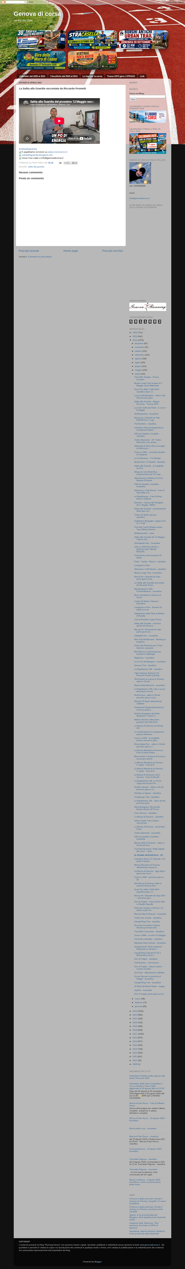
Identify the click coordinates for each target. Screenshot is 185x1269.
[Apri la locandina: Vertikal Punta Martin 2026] (92, 60)
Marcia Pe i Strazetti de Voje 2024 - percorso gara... (149, 897)
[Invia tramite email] (65, 162)
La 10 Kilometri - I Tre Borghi (147, 458)
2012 (135, 1053)
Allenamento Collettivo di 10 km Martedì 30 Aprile (148, 479)
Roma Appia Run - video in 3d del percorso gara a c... (149, 745)
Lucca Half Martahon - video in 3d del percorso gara (149, 396)
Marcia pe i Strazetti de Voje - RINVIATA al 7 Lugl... (147, 419)
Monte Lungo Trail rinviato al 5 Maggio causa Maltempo (148, 384)
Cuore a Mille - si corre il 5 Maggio (150, 935)
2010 (135, 1060)
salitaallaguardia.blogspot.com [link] (37, 154)
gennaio (139, 1006)
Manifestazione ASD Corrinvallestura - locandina (148, 590)
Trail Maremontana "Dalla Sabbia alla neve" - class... (149, 850)
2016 (135, 1038)
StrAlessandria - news (144, 533)
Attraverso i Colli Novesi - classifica (150, 569)
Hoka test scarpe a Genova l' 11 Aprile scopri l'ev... (148, 909)
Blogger (98, 1262)
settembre (140, 355)
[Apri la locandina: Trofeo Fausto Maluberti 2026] (41, 39)
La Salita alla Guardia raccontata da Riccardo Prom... (149, 584)
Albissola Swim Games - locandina (150, 943)
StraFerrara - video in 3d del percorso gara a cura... (147, 696)
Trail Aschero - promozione (146, 963)
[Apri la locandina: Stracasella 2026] (92, 39)
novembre (140, 347)
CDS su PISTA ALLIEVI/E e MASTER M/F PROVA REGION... (146, 549)
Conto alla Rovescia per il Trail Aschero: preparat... (148, 646)
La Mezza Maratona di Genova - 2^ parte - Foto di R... (149, 764)
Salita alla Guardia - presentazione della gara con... (150, 510)
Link (142, 76)
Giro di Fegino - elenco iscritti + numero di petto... (148, 968)
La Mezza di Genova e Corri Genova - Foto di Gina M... (147, 776)
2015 (135, 1041)
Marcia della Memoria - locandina (149, 685)
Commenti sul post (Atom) (40, 257)
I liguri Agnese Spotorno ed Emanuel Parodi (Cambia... (147, 674)
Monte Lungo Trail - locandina (148, 573)
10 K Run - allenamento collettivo (149, 973)
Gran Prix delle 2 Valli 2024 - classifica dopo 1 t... (147, 890)
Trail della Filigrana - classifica (143, 1159)
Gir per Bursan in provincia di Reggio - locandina (147, 977)
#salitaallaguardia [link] (28, 148)
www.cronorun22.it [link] (57, 151)
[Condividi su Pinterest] (76, 162)
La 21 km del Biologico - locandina (150, 662)
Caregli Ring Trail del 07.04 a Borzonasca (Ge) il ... (147, 954)
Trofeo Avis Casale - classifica (147, 918)
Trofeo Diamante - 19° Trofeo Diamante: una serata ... (147, 441)
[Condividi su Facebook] (73, 162)
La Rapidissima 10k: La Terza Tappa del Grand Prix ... (147, 782)
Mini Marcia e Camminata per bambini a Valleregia (147, 653)
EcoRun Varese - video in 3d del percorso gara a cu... (149, 788)
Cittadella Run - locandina (146, 636)
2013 (135, 1049)
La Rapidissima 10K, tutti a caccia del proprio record (149, 690)
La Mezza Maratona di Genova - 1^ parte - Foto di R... (149, 770)
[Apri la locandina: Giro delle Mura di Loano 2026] (41, 60)
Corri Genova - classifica (145, 813)
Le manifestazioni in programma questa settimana (149, 733)
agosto (138, 359)
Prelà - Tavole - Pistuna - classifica (150, 562)
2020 (135, 1022)
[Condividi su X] (70, 162)
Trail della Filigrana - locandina (143, 1169)
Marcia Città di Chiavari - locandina (150, 914)
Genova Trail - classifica (145, 665)
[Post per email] (60, 163)
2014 (135, 1045)
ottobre (138, 351)
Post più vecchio (112, 250)
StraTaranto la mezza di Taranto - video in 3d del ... (149, 680)
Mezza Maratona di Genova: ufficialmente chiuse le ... (147, 866)
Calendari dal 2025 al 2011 (32, 76)
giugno (138, 366)
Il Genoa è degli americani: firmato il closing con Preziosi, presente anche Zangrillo (146, 1209)
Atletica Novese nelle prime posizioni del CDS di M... (146, 721)
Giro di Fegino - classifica (145, 959)
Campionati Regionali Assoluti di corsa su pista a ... (148, 708)
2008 (135, 1064)
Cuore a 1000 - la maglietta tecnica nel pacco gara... (146, 739)
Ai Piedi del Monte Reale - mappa (149, 986)
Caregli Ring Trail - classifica (147, 922)
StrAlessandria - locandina (146, 414)
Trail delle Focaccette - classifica (149, 931)
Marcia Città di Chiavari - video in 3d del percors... (149, 844)
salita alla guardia (36, 167)
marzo (138, 999)
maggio (138, 370)
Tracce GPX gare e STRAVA (121, 76)
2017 (135, 1034)
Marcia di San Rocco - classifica (143, 1136)
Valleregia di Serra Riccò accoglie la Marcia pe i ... (149, 447)
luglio (137, 362)
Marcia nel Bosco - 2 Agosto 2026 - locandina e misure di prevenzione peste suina (145, 1182)
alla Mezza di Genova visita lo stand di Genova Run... (147, 884)
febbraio (139, 1002)
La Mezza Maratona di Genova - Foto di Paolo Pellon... (149, 751)
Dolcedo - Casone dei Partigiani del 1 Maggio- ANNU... (148, 504)
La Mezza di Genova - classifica (148, 817)
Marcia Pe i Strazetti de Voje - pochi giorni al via (147, 578)
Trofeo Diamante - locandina (147, 833)
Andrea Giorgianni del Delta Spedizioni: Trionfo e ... (147, 714)
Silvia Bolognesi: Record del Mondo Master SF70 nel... (147, 808)
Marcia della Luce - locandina (142, 1128)
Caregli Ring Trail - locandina (147, 983)
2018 (135, 1030)
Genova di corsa (37, 13)
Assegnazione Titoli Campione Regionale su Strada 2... (148, 948)
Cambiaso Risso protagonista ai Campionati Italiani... (148, 429)
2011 (135, 1056)
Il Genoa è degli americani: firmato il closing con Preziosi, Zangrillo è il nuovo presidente (147, 1201)
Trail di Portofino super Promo (148, 619)
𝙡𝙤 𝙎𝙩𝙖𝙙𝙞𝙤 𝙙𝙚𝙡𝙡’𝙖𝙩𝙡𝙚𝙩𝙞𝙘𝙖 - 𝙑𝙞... (149, 855)
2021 (135, 1019)
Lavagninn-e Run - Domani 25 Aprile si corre (148, 608)
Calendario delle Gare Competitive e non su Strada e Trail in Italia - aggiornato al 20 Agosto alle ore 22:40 (146, 1086)
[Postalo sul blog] (67, 162)
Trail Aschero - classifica (145, 424)
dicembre (139, 343)
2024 (135, 340)
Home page (70, 250)
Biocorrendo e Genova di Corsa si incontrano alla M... (149, 757)
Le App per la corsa (92, 76)
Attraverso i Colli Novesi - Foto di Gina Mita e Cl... (149, 491)
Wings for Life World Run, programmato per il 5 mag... (148, 473)
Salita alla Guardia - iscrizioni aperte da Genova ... (147, 624)
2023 (135, 1011)
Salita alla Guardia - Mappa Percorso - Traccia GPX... (147, 403)
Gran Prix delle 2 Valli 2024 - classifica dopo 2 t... (147, 390)
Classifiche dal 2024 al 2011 (64, 76)
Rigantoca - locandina (144, 658)
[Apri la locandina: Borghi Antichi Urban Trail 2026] (143, 39)
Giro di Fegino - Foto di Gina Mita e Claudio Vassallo (149, 903)
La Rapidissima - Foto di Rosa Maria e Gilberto (148, 497)
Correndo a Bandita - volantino (148, 939)
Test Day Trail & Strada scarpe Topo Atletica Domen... (148, 528)
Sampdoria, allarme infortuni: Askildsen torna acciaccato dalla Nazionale (147, 1232)
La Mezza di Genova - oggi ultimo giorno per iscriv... (149, 872)
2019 (135, 1026)
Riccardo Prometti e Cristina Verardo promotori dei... (147, 926)
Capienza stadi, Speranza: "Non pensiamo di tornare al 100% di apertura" (144, 1225)
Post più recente (29, 250)
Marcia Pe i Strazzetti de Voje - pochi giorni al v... (148, 630)
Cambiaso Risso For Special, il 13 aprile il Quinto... (149, 860)
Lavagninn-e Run (142, 565)
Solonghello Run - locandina (147, 543)
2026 (135, 332)
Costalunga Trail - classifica (146, 797)
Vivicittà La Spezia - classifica (147, 793)
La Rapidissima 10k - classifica (148, 669)
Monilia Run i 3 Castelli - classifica (149, 462)
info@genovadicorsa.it (139, 198)
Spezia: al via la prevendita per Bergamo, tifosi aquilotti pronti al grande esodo (147, 1217)
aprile (137, 374)
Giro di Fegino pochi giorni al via (149, 994)
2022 (135, 1015)
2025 (135, 336)
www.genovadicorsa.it (150, 1245)
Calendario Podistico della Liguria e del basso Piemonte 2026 (147, 1077)
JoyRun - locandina (143, 990)
